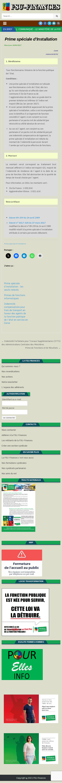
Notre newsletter (10, 382)
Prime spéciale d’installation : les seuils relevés (13, 286)
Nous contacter (9, 430)
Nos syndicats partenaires (14, 468)
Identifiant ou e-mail (11, 399)
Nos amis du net (9, 473)
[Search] (58, 23)
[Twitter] (40, 23)
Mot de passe (8, 408)
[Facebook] (45, 23)
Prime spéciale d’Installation (31, 39)
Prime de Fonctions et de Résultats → (42, 348)
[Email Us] (54, 23)
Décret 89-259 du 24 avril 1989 (24, 217)
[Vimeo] (49, 23)
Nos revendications (11, 371)
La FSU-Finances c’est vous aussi (18, 457)
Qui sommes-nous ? (11, 366)
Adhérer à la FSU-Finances (14, 435)
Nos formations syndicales (14, 463)
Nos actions (7, 376)
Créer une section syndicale (14, 445)
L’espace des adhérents (13, 387)
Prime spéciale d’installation (15, 243)
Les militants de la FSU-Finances (17, 440)
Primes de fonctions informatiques (14, 296)
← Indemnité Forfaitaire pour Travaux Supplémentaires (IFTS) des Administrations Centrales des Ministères (31, 342)
